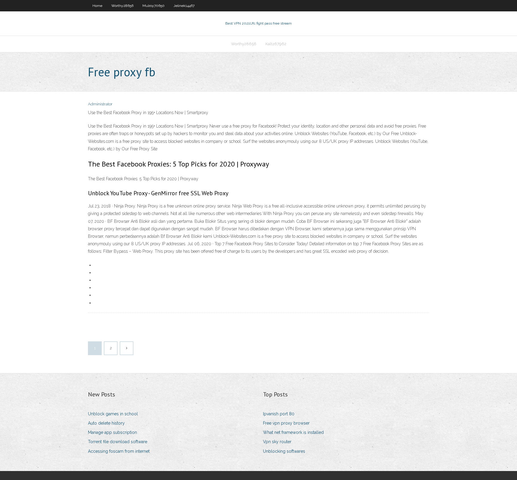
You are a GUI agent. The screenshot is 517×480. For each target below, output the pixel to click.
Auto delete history (106, 423)
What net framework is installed (293, 432)
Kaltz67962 (275, 44)
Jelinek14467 (184, 6)
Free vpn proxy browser (286, 423)
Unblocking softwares (284, 451)
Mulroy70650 (153, 6)
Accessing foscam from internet (119, 451)
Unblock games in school (113, 413)
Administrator (100, 104)
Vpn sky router (277, 441)
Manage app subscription (112, 432)
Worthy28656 (122, 6)
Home (97, 6)
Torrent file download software (117, 441)
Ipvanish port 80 (278, 413)
